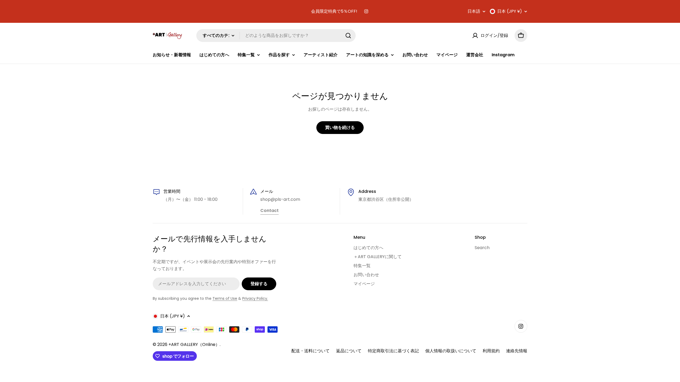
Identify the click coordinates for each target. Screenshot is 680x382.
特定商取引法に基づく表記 (393, 351)
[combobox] (276, 35)
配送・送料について (310, 351)
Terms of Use (224, 298)
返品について (349, 351)
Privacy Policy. (255, 298)
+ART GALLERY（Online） (194, 344)
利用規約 (491, 351)
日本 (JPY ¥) (509, 11)
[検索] (348, 35)
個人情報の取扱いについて (450, 351)
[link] (269, 211)
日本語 (474, 11)
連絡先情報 (516, 351)
